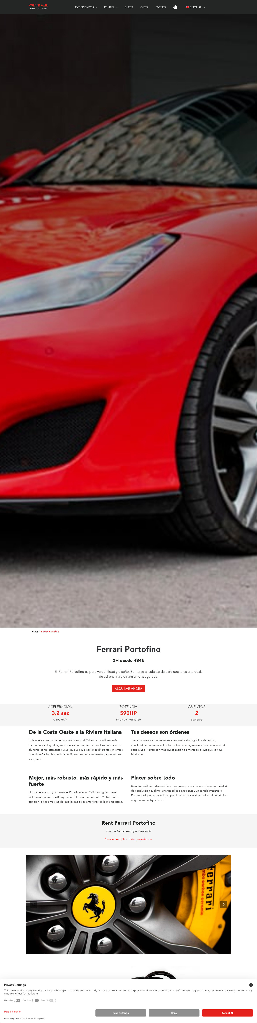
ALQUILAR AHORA (128, 689)
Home (34, 631)
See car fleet (112, 839)
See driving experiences (137, 839)
